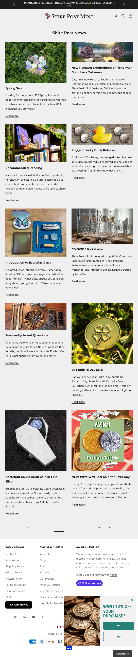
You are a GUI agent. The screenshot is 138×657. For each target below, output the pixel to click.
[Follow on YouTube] (33, 617)
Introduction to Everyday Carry (28, 262)
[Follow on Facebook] (7, 617)
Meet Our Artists (50, 585)
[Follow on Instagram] (16, 617)
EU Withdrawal (18, 604)
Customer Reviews (51, 591)
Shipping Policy (14, 566)
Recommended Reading (23, 168)
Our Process (47, 579)
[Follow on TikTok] (42, 617)
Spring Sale (13, 88)
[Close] (132, 600)
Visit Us (44, 572)
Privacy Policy (13, 572)
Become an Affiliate (52, 597)
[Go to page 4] (109, 528)
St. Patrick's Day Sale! (87, 369)
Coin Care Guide (15, 591)
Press (43, 566)
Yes (119, 625)
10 (99, 527)
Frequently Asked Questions (26, 335)
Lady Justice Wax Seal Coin (103, 3)
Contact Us (12, 554)
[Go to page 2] (29, 528)
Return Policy (13, 579)
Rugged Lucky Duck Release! (94, 150)
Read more (12, 116)
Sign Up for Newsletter (54, 603)
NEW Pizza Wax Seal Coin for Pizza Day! (101, 477)
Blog (43, 560)
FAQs (8, 597)
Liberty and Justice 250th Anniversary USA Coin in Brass (62, 3)
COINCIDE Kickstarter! (88, 249)
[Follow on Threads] (24, 617)
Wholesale (12, 560)
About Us (45, 554)
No (118, 636)
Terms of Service (15, 585)
